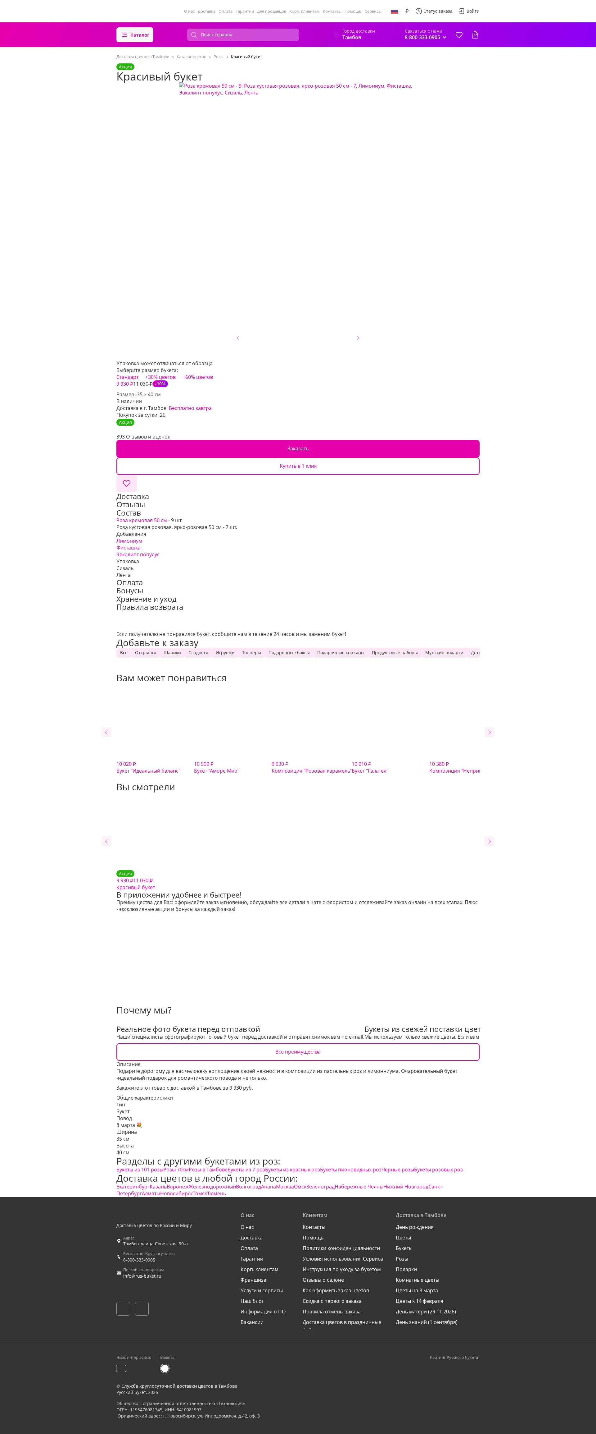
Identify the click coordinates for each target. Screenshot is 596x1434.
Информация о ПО (263, 1311)
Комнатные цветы (417, 1279)
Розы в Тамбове (208, 1169)
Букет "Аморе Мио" (216, 767)
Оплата (226, 11)
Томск (200, 1193)
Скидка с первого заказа (332, 1301)
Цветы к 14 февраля (419, 1301)
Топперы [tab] (251, 652)
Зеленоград (320, 1186)
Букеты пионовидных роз (351, 1169)
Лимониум (129, 540)
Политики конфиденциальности (341, 1248)
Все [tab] (124, 652)
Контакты (332, 11)
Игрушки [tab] (225, 652)
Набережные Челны (359, 1186)
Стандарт (127, 377)
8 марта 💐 (129, 1125)
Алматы (151, 1193)
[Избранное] (459, 34)
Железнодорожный (212, 1186)
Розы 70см (176, 1169)
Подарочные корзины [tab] (340, 652)
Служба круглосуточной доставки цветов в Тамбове (179, 1386)
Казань (158, 1186)
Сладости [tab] (198, 652)
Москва (285, 1186)
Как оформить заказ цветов (336, 1290)
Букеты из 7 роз (246, 1169)
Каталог (139, 35)
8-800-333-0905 (139, 1260)
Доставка (206, 11)
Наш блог (252, 1301)
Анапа (268, 1186)
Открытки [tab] (145, 652)
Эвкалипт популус (138, 554)
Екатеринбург (133, 1186)
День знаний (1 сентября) (427, 1322)
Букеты (404, 1248)
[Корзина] (475, 34)
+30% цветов (160, 377)
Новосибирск (176, 1193)
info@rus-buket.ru (142, 1276)
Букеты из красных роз (292, 1169)
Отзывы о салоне (323, 1279)
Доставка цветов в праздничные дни (342, 1325)
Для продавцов (271, 11)
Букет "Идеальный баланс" (148, 767)
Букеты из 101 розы (139, 1169)
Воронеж (178, 1186)
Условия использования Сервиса (343, 1258)
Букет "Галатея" (370, 767)
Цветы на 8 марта (417, 1290)
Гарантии (245, 11)
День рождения (415, 1227)
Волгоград (248, 1186)
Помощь (353, 11)
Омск (300, 1186)
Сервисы (373, 11)
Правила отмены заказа (332, 1311)
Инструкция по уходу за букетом (342, 1269)
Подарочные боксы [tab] (289, 652)
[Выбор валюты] (407, 11)
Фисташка (128, 547)
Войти (473, 11)
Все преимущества (298, 1051)
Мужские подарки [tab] (444, 652)
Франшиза (253, 1279)
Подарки (406, 1269)
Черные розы (398, 1169)
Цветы (403, 1237)
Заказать (298, 448)
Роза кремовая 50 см (141, 520)
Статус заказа (438, 11)
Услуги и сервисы (262, 1290)
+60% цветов (198, 377)
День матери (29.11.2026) (426, 1311)
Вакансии (252, 1322)
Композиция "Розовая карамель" (312, 767)
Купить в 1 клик (298, 465)
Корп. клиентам (304, 11)
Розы (402, 1258)
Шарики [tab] (172, 652)
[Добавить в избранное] (126, 483)
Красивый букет (135, 881)
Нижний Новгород (405, 1186)
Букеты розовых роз (438, 1169)
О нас (189, 11)
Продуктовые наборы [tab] (395, 652)
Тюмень (216, 1193)
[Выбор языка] (394, 11)
